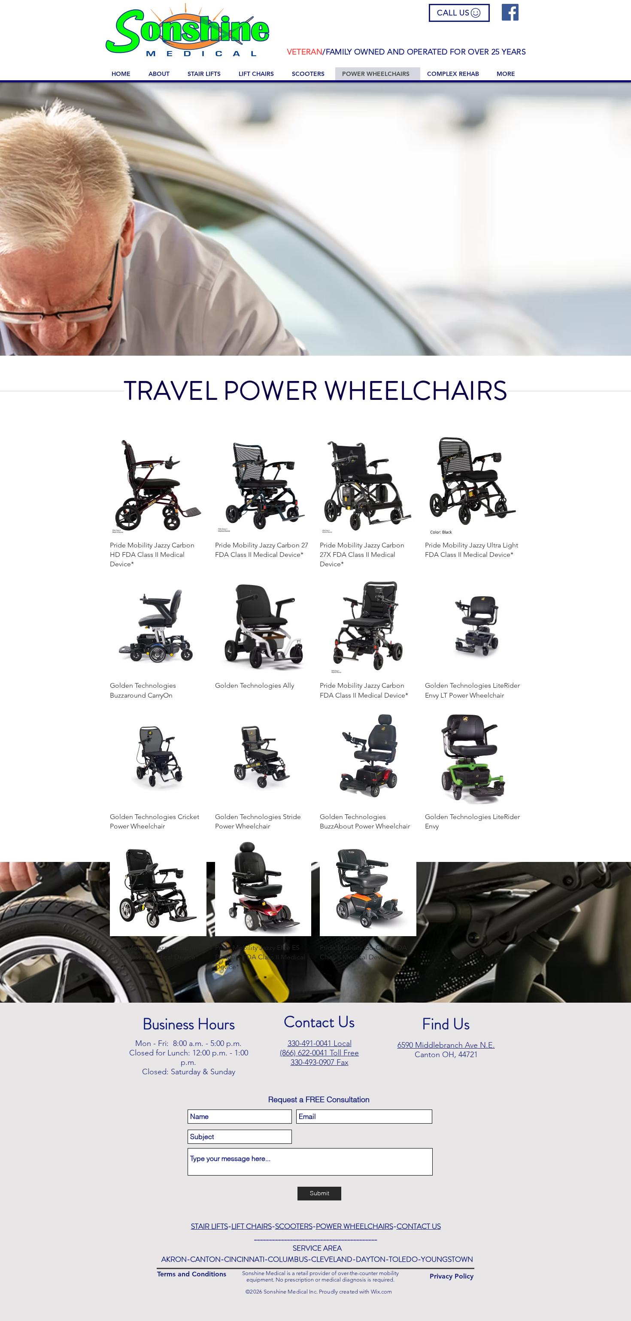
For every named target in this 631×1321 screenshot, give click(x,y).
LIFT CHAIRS (251, 1226)
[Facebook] (510, 12)
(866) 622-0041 (304, 1053)
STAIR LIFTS (209, 1226)
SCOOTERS (293, 1226)
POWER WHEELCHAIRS (354, 1226)
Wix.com (381, 1291)
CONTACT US (419, 1226)
